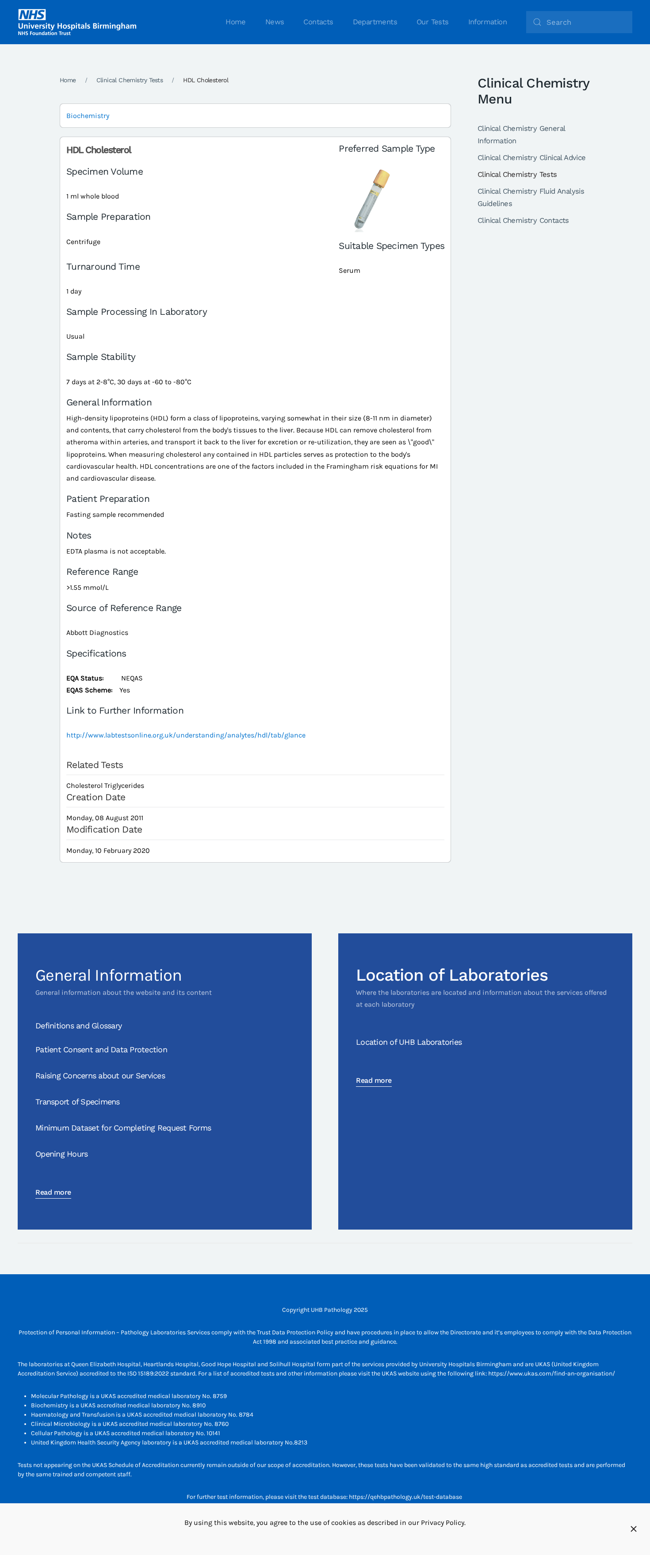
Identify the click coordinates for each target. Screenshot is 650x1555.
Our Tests (433, 22)
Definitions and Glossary (78, 1025)
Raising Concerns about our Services (100, 1075)
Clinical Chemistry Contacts (523, 220)
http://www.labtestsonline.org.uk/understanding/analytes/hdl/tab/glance (186, 735)
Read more (53, 1192)
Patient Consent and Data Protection (101, 1049)
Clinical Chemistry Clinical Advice (532, 157)
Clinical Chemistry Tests (517, 174)
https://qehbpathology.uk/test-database (405, 1497)
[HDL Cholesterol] (372, 199)
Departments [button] (375, 22)
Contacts (318, 22)
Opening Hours (61, 1153)
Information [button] (487, 22)
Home (236, 22)
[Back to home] (77, 22)
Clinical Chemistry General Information (521, 134)
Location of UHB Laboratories (409, 1042)
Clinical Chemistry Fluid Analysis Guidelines (531, 197)
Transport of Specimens (77, 1101)
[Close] (634, 1529)
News (274, 22)
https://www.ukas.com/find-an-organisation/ (551, 1373)
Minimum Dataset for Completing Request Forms (123, 1127)
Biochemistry (87, 115)
